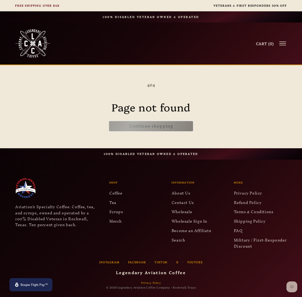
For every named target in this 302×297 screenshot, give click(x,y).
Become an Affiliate (191, 230)
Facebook (137, 262)
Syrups (116, 211)
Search (178, 240)
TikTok (161, 262)
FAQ (238, 230)
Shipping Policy (250, 221)
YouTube (195, 262)
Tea (112, 202)
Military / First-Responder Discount (260, 243)
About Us (181, 193)
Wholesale (182, 211)
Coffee (115, 193)
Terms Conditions (253, 211)
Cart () (265, 43)
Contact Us (183, 202)
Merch (115, 221)
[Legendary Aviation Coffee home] (32, 43)
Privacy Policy (248, 193)
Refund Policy (248, 202)
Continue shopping (151, 126)
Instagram (109, 262)
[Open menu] (282, 43)
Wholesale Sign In (189, 221)
